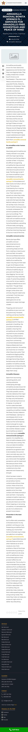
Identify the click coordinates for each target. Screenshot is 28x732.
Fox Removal (5, 659)
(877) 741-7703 (7, 694)
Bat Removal (5, 637)
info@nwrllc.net (8, 700)
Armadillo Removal (15, 42)
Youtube (5, 719)
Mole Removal (5, 669)
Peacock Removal (6, 667)
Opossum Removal (7, 629)
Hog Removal (5, 664)
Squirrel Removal (6, 644)
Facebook (6, 712)
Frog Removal (5, 654)
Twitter (5, 715)
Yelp (4, 717)
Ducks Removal (6, 652)
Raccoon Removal (6, 632)
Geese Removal (6, 649)
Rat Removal (5, 627)
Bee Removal (5, 639)
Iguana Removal (6, 634)
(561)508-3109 (7, 696)
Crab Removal (5, 657)
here (15, 704)
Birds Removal (6, 647)
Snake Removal (6, 642)
